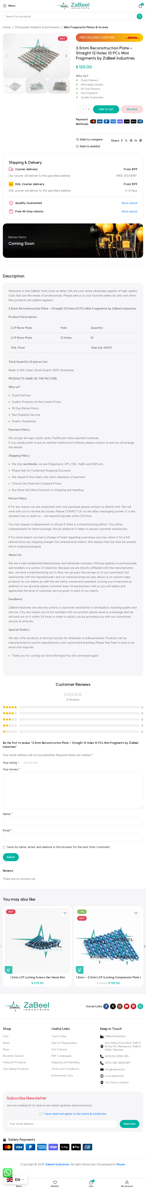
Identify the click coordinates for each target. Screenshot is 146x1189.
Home (7, 27)
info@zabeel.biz (115, 1069)
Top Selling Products (16, 1069)
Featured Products (14, 1062)
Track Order (59, 1036)
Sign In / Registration (64, 1043)
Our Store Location (117, 1082)
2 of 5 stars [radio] (27, 762)
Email (7, 830)
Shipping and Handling (65, 1062)
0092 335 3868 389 (117, 1062)
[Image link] (26, 1006)
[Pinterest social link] (131, 140)
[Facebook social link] (122, 140)
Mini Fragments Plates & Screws (86, 27)
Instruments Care (62, 1075)
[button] (8, 970)
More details (129, 203)
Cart (5, 1036)
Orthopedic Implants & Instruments (37, 27)
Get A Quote (59, 1049)
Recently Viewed (13, 1056)
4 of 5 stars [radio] (33, 762)
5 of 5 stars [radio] (36, 762)
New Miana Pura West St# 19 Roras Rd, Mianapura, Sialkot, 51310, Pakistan (123, 1046)
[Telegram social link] (140, 140)
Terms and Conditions (65, 1069)
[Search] (139, 16)
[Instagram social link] (120, 1006)
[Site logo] (73, 5)
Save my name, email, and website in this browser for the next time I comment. (58, 847)
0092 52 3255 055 (117, 1056)
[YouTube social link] (126, 1006)
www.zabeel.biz (114, 1076)
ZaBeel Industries (115, 1036)
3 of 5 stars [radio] (30, 762)
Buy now (132, 109)
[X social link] (126, 140)
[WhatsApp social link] (140, 1006)
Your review (11, 769)
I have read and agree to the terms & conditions (75, 1114)
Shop (6, 1049)
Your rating (11, 762)
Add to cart (106, 109)
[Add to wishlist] (65, 913)
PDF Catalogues (62, 1056)
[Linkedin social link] (136, 140)
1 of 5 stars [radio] (24, 762)
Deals (6, 1043)
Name (8, 814)
